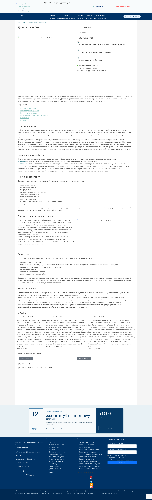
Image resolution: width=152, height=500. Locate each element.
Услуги (66, 15)
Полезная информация (86, 439)
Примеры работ (100, 15)
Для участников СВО (100, 18)
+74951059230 (88, 27)
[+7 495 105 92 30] (93, 6)
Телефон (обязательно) (117, 449)
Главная (52, 15)
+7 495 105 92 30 (100, 6)
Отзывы (52, 18)
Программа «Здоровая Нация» (66, 18)
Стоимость (88, 15)
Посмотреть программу (109, 428)
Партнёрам (88, 18)
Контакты (80, 18)
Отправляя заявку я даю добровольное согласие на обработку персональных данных (121, 457)
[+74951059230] (80, 28)
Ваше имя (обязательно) (117, 443)
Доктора (80, 15)
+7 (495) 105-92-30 (22, 466)
